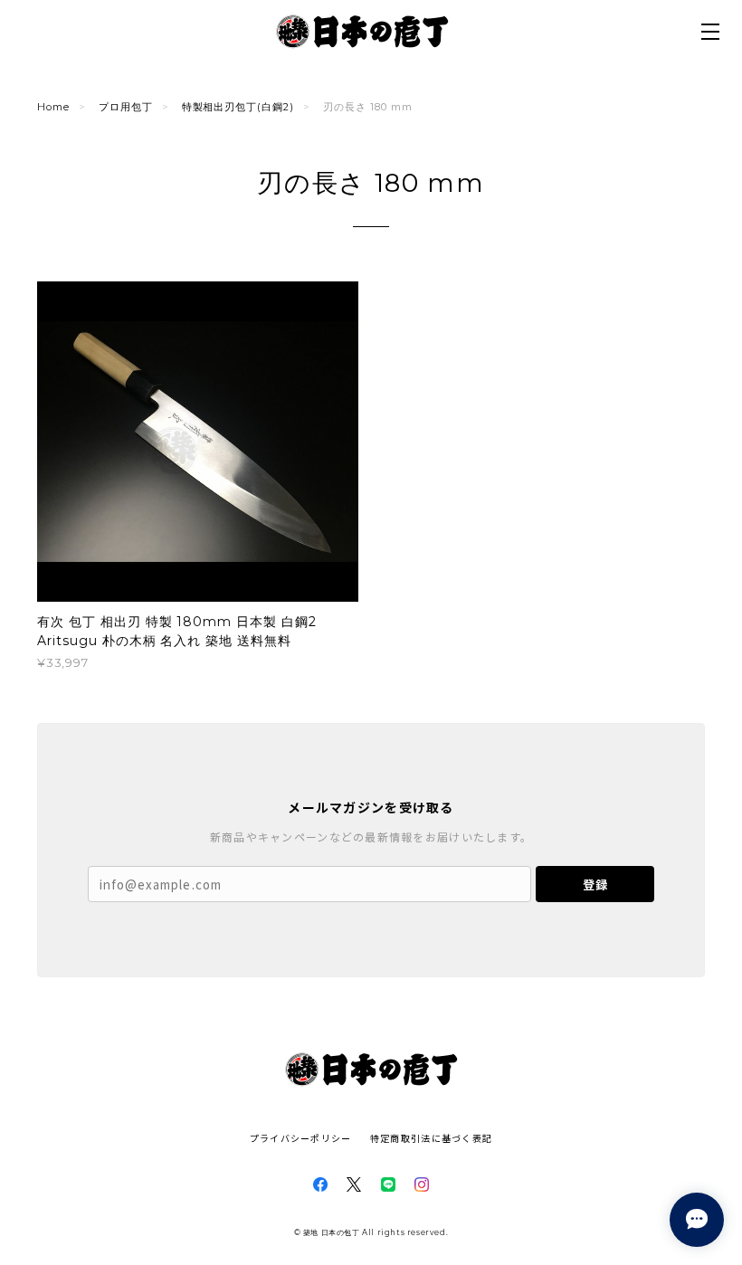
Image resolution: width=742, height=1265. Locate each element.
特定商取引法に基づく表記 (431, 1138)
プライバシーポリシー (301, 1138)
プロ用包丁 (126, 106)
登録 (595, 884)
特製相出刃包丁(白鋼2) (238, 106)
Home (53, 106)
